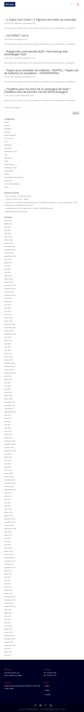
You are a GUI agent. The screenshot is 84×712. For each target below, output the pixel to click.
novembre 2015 (9, 639)
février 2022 (8, 396)
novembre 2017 (9, 561)
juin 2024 (7, 305)
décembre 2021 (9, 402)
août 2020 (7, 454)
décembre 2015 (9, 636)
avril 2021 (7, 428)
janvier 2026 (8, 243)
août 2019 (7, 493)
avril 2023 (7, 350)
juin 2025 (7, 266)
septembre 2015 (10, 645)
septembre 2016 (10, 606)
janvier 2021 (8, 438)
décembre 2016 (9, 597)
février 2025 (8, 279)
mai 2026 (7, 230)
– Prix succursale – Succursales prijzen (17, 196)
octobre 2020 (9, 447)
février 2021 (8, 434)
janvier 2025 (8, 282)
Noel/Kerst (8, 158)
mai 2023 (7, 347)
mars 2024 (8, 314)
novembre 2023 (9, 328)
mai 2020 (7, 464)
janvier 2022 (8, 399)
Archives (7, 132)
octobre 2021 (9, 409)
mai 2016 (7, 619)
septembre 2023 (10, 334)
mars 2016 (8, 626)
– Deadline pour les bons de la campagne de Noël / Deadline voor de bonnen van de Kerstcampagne (37, 90)
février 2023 (8, 357)
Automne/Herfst (10, 135)
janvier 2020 (8, 477)
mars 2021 (8, 431)
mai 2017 (7, 580)
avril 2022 (7, 389)
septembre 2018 (10, 529)
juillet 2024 (8, 301)
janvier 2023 (8, 360)
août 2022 (7, 376)
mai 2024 (7, 308)
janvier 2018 (8, 554)
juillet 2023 (8, 340)
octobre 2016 (9, 603)
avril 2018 (7, 545)
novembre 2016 (9, 600)
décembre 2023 (9, 324)
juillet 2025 (8, 263)
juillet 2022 (8, 379)
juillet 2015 (8, 652)
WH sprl (50, 709)
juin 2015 (7, 655)
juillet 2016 (8, 613)
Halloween (8, 145)
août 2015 (7, 648)
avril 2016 (7, 623)
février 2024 (8, 318)
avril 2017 (7, 584)
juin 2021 (7, 422)
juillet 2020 (8, 457)
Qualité (6, 174)
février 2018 (8, 551)
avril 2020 (7, 467)
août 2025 (7, 259)
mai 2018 (7, 541)
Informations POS (29, 23)
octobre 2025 (9, 253)
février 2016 (8, 629)
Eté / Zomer (8, 138)
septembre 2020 (10, 451)
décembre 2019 (9, 480)
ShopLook (7, 181)
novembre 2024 (9, 289)
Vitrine (6, 187)
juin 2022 (7, 383)
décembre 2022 (9, 363)
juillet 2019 (8, 496)
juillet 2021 (8, 418)
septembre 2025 (10, 256)
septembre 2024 (10, 295)
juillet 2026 (8, 224)
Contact (48, 694)
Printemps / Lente (10, 168)
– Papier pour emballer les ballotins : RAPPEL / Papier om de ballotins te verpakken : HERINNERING (41, 71)
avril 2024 (7, 311)
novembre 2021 (9, 405)
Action (6, 122)
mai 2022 (7, 386)
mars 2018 (8, 548)
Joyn (5, 155)
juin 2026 (7, 227)
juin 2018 (7, 538)
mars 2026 (8, 237)
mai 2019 (7, 503)
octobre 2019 (9, 486)
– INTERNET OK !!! (16, 35)
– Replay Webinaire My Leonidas (15, 211)
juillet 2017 (8, 574)
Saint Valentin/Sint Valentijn (13, 177)
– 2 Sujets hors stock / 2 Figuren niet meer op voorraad (40, 19)
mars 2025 (8, 276)
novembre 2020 (9, 444)
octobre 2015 (9, 642)
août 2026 (7, 220)
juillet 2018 (8, 535)
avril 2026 (7, 233)
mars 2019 (8, 509)
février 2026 (8, 240)
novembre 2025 (9, 250)
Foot (6, 142)
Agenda (17, 95)
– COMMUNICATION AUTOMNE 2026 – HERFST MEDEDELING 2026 (28, 208)
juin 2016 (7, 616)
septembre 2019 (10, 490)
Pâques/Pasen (9, 164)
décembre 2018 (9, 519)
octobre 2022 (9, 370)
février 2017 (8, 590)
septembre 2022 (10, 373)
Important (18, 23)
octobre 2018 (9, 525)
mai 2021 (7, 425)
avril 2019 (7, 506)
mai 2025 (7, 269)
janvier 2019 (8, 516)
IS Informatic (33, 709)
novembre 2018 (9, 522)
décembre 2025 (9, 246)
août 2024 (7, 298)
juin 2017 (7, 577)
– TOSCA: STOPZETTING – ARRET (16, 199)
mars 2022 (8, 392)
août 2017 (7, 571)
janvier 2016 (8, 632)
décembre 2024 (9, 285)
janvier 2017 (8, 593)
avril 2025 (7, 272)
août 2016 (7, 610)
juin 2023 (7, 344)
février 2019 (8, 512)
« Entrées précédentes (12, 108)
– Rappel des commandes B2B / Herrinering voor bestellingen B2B (36, 52)
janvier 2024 (8, 321)
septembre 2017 (10, 567)
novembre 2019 (9, 483)
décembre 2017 (9, 558)
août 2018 (7, 532)
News (47, 690)
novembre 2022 (9, 366)
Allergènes (8, 129)
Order (6, 161)
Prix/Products (9, 171)
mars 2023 (8, 353)
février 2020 (8, 473)
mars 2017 (8, 587)
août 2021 (7, 415)
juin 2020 (7, 460)
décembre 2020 (9, 441)
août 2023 (7, 337)
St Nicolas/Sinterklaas (12, 184)
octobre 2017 (9, 564)
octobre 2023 (9, 331)
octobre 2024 (9, 292)
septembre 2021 (10, 412)
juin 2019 (7, 499)
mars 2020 (8, 470)
